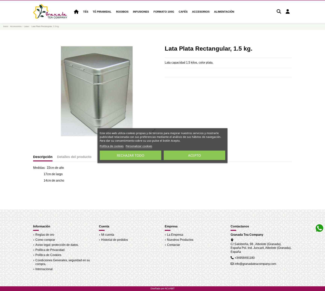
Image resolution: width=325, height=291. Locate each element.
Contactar (173, 244)
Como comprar (45, 239)
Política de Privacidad (50, 249)
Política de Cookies (48, 255)
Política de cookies (112, 146)
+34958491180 (245, 257)
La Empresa (175, 234)
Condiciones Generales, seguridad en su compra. (62, 262)
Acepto (194, 155)
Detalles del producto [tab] (74, 157)
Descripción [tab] (42, 157)
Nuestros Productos (180, 239)
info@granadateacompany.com (255, 263)
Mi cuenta (107, 234)
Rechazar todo (130, 155)
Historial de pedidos (114, 239)
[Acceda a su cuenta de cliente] (287, 11)
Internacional (44, 269)
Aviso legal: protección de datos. (57, 244)
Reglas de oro (44, 234)
